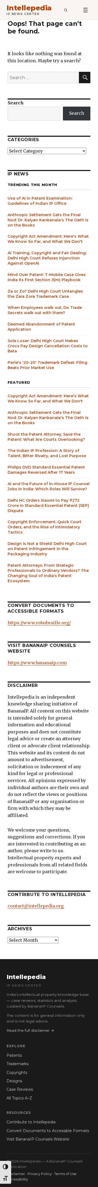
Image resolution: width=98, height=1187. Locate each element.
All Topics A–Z (19, 1098)
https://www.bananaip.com (37, 662)
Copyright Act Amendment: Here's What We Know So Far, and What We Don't (48, 239)
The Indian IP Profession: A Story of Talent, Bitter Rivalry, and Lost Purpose (47, 453)
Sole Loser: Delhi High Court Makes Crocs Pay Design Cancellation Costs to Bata (48, 346)
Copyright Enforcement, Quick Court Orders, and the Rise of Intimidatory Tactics (44, 527)
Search (16, 103)
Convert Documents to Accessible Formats (48, 1130)
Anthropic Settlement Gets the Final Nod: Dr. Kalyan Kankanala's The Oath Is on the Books (48, 220)
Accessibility (17, 1179)
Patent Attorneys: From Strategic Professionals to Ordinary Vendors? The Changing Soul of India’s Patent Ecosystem (48, 573)
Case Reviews (20, 1089)
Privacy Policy (39, 1174)
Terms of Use (65, 1174)
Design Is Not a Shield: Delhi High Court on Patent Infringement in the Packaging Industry (47, 548)
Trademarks (18, 1063)
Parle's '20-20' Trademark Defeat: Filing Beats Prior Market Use (47, 365)
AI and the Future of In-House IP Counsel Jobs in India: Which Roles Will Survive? (49, 486)
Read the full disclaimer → (30, 1030)
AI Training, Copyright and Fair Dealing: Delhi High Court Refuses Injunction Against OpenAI (47, 258)
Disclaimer (16, 1174)
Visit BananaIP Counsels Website (38, 1139)
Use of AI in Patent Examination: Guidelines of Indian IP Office (40, 201)
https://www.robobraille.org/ (39, 622)
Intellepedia (29, 8)
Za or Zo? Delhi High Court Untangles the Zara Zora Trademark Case (45, 294)
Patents (14, 1055)
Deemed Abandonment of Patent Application (41, 327)
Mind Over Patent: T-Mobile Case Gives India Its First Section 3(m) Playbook (47, 277)
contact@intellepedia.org (36, 906)
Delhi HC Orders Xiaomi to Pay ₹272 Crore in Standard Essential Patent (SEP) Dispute (48, 505)
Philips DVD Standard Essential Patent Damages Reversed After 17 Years (46, 470)
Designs (14, 1080)
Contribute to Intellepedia (31, 1122)
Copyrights (17, 1072)
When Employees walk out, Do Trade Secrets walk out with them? (45, 310)
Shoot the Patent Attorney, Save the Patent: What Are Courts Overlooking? (46, 437)
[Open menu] (85, 10)
